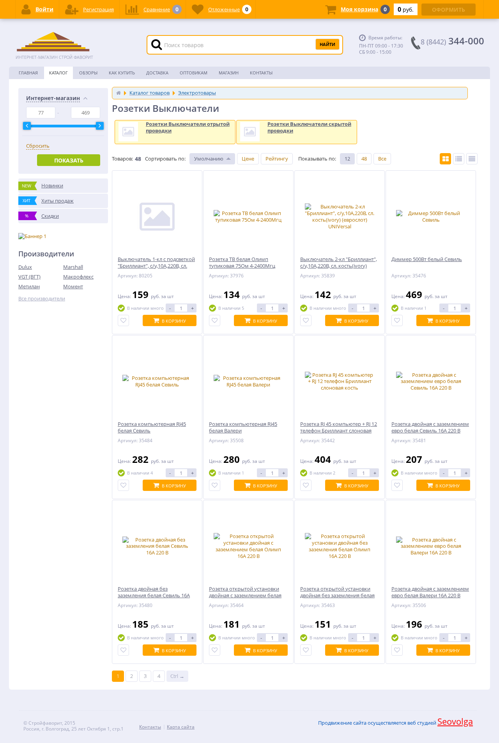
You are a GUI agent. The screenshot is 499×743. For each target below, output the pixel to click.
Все (382, 158)
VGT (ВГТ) (29, 276)
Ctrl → (177, 675)
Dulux (25, 266)
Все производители (41, 298)
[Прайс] (472, 158)
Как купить (122, 73)
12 (347, 158)
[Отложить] (123, 320)
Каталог (58, 73)
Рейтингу (276, 158)
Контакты (261, 73)
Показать (68, 160)
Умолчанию (208, 158)
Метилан (29, 286)
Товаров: (122, 158)
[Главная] (118, 92)
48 (364, 158)
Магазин (229, 73)
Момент (73, 286)
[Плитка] (445, 158)
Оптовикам (193, 73)
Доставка (157, 73)
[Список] (458, 158)
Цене (248, 158)
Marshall (73, 266)
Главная (28, 73)
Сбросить (38, 146)
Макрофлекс (78, 276)
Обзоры (88, 73)
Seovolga (455, 721)
